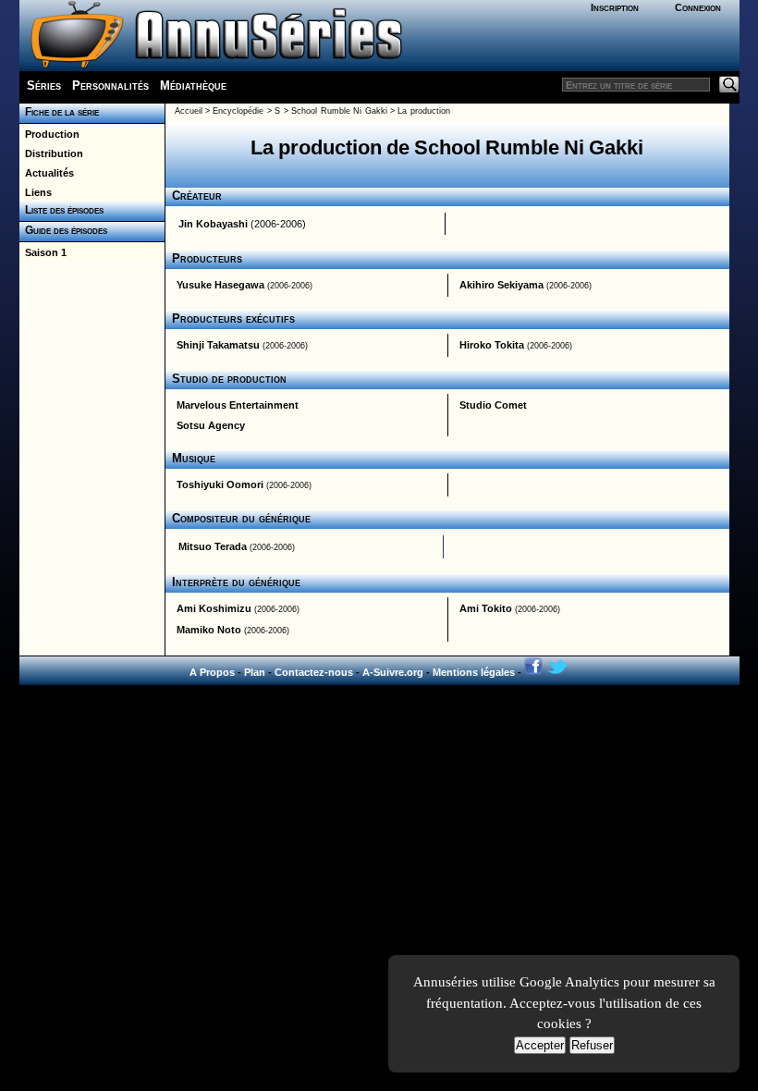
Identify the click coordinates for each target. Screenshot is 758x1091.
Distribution (51, 153)
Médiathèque (193, 85)
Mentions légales (474, 672)
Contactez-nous (314, 672)
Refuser (592, 1045)
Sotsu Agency (211, 425)
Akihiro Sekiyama (501, 284)
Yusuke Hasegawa (220, 284)
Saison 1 (43, 252)
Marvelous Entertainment (238, 405)
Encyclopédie (238, 111)
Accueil (188, 111)
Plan (254, 672)
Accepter (540, 1045)
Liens (35, 192)
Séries (44, 85)
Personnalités (110, 85)
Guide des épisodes (63, 230)
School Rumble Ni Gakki (338, 111)
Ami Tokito (485, 608)
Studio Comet (493, 405)
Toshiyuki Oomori (220, 484)
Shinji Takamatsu (218, 344)
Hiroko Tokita (491, 344)
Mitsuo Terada (212, 546)
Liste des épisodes (61, 209)
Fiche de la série (59, 111)
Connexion (698, 7)
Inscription (615, 7)
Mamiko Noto (209, 629)
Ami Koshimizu (214, 608)
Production (49, 134)
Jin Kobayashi (213, 223)
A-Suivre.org (392, 672)
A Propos (212, 672)
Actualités (46, 172)
